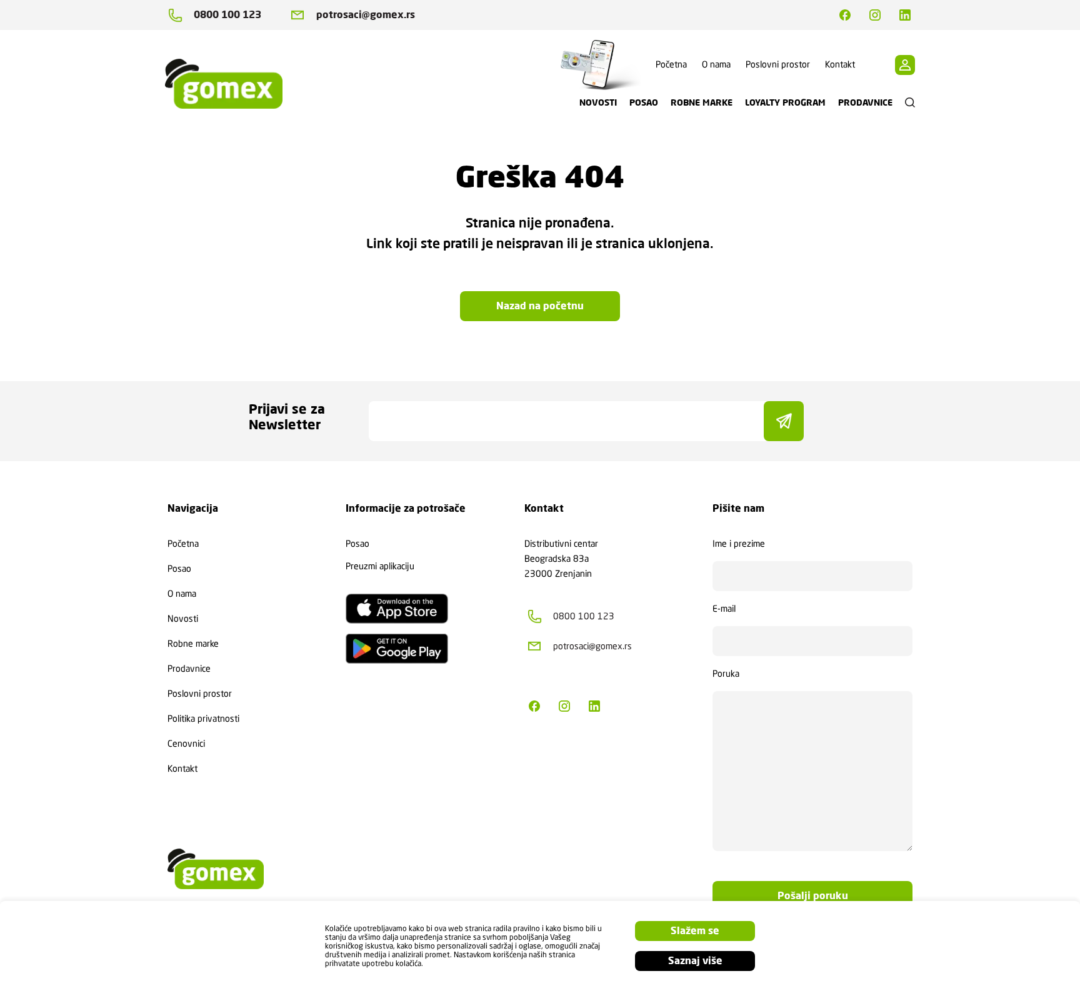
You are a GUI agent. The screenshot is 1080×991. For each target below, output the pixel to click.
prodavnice (865, 102)
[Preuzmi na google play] (397, 649)
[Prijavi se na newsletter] (784, 421)
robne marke (701, 102)
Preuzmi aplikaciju (380, 566)
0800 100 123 (227, 15)
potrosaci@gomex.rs (365, 15)
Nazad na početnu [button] (540, 306)
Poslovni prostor (778, 64)
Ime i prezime (738, 544)
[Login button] (905, 65)
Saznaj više (695, 961)
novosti (598, 102)
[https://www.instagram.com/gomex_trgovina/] (875, 15)
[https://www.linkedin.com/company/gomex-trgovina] (905, 15)
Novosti (183, 619)
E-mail (724, 609)
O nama (716, 64)
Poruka (725, 674)
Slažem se (695, 931)
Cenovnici (186, 744)
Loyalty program (785, 102)
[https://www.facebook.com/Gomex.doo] (845, 15)
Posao (179, 569)
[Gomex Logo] (233, 84)
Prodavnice (189, 669)
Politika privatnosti (203, 719)
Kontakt (840, 64)
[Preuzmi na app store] (397, 609)
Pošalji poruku (813, 896)
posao (643, 102)
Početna (671, 64)
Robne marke (193, 644)
